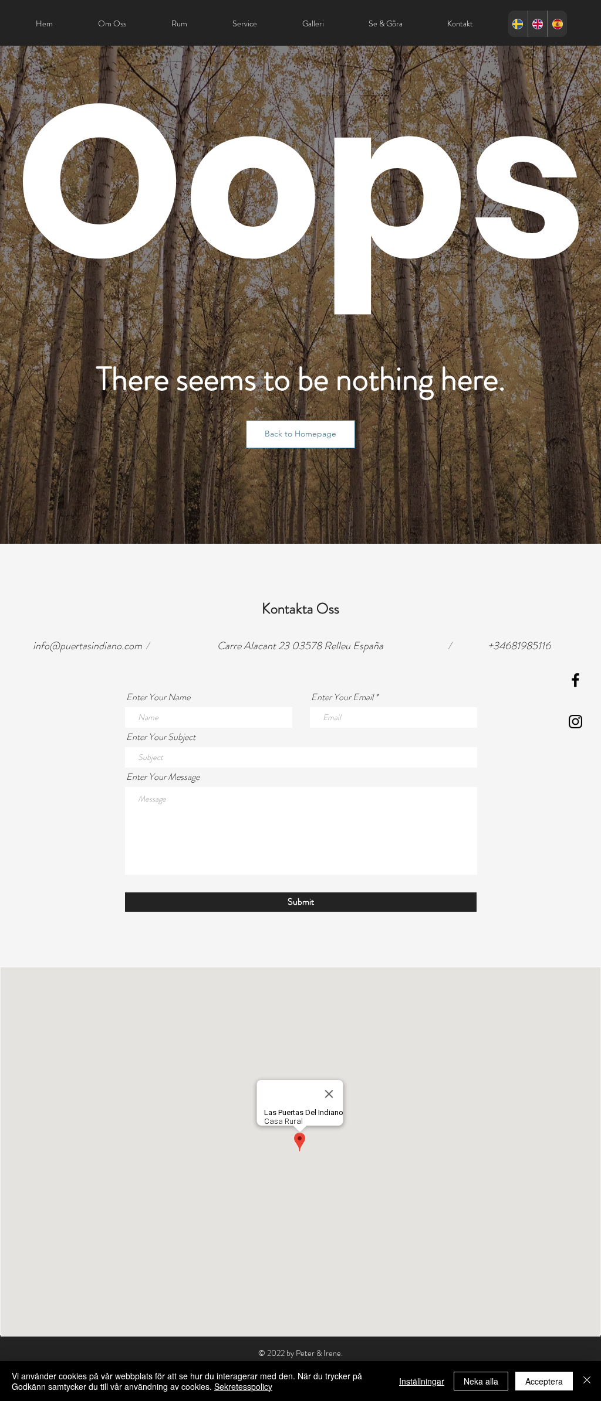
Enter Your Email (342, 697)
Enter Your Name (158, 697)
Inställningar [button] (421, 1381)
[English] (538, 24)
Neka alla (481, 1381)
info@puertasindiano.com (87, 645)
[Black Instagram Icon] (575, 722)
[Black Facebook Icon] (575, 680)
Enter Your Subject (160, 737)
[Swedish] (518, 24)
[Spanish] (557, 24)
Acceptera (544, 1381)
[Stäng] (587, 1381)
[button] (300, 434)
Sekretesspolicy (243, 1386)
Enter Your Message (163, 777)
